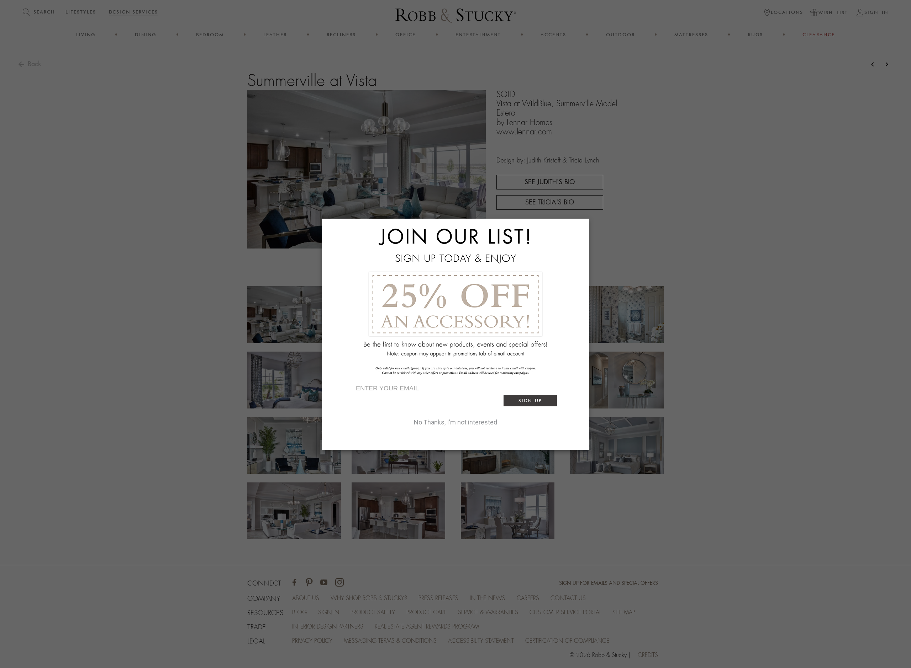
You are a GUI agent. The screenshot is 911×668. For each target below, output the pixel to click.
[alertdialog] (455, 334)
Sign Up (530, 400)
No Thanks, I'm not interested (455, 422)
